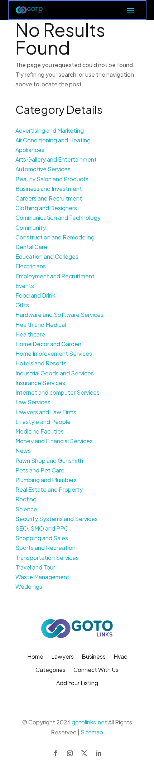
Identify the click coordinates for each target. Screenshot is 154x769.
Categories (50, 670)
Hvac (120, 657)
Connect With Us (96, 670)
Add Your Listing (77, 684)
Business (94, 657)
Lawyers (62, 657)
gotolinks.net (89, 722)
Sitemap (92, 732)
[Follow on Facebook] (55, 753)
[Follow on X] (84, 753)
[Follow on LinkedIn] (98, 753)
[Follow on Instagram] (70, 753)
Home (35, 657)
